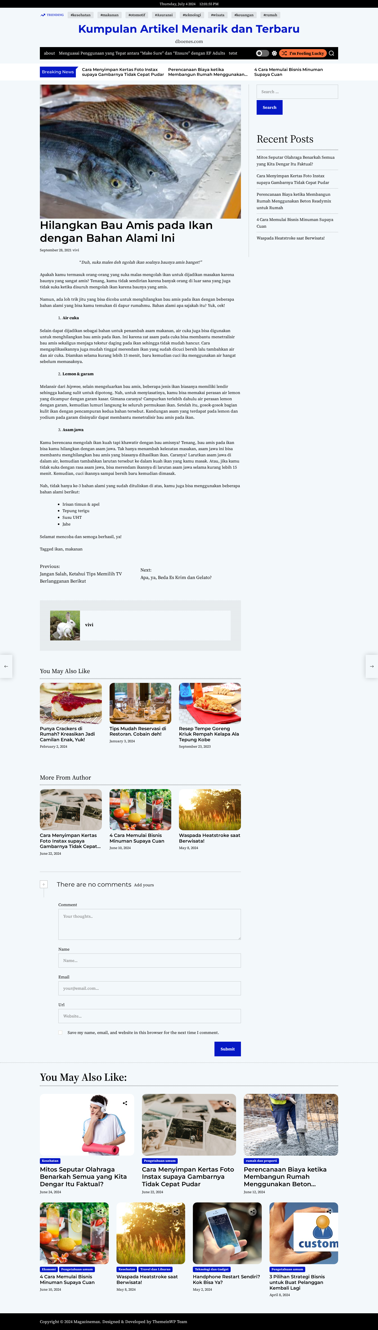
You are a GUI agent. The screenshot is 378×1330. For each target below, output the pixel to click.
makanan (74, 549)
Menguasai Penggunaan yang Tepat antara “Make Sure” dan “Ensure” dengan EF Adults (142, 53)
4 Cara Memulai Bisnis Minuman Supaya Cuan (137, 838)
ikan (59, 549)
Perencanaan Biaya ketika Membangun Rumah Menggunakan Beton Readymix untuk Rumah (206, 74)
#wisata (217, 14)
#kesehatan (81, 14)
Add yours (144, 885)
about (49, 53)
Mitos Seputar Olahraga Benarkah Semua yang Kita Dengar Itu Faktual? (83, 1177)
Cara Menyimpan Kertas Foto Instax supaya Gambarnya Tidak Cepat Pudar (123, 72)
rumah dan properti (261, 1161)
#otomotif (137, 14)
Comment (67, 904)
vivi (76, 250)
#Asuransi (164, 14)
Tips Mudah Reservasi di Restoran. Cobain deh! (138, 731)
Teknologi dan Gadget (212, 1269)
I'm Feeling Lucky (307, 53)
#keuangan (244, 14)
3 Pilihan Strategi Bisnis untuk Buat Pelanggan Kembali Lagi (297, 1282)
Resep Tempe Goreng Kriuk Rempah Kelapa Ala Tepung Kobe (209, 734)
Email (63, 977)
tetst (233, 53)
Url (61, 1004)
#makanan (110, 14)
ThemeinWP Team (169, 1321)
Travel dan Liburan (155, 1269)
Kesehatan (50, 1161)
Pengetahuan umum (160, 1161)
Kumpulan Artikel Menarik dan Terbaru (189, 28)
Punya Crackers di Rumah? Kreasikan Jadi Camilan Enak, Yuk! (67, 734)
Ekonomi (49, 1269)
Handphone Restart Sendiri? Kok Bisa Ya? (226, 1279)
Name (63, 949)
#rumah (270, 14)
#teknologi (192, 14)
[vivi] (65, 625)
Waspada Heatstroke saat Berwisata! (209, 838)
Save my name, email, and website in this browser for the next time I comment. (143, 1032)
